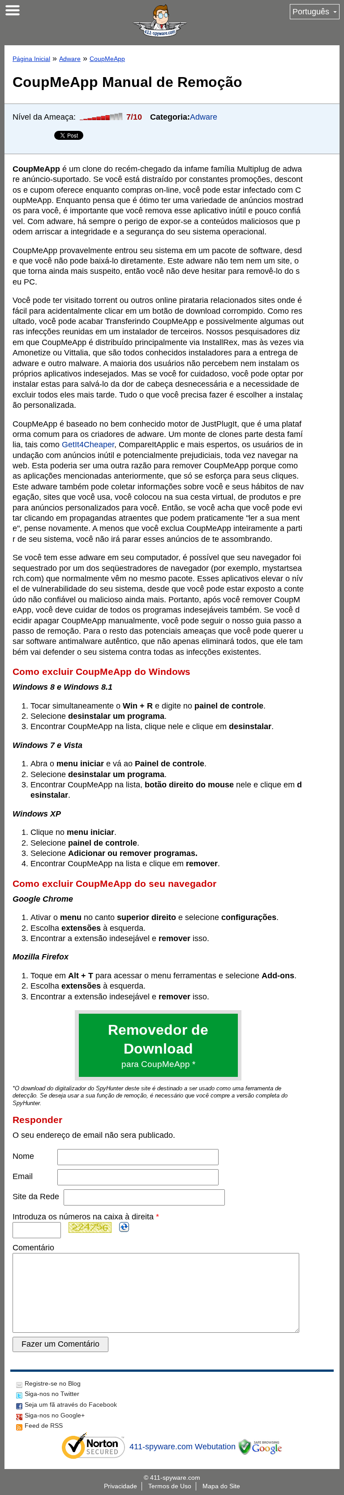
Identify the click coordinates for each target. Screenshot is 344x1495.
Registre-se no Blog (53, 1383)
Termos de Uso (169, 1486)
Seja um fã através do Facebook (71, 1404)
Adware (70, 58)
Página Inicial (31, 58)
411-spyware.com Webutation (182, 1446)
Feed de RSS (44, 1425)
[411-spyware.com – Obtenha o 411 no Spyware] (160, 20)
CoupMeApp (107, 58)
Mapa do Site (221, 1486)
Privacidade (120, 1486)
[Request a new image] (124, 1227)
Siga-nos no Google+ (55, 1415)
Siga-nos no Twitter (52, 1393)
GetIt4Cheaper (88, 444)
